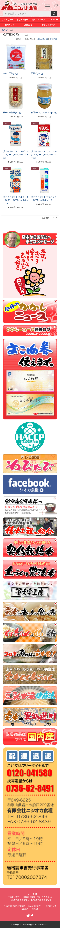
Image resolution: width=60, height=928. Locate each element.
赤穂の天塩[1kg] (10, 73)
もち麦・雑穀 (22, 19)
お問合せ (35, 909)
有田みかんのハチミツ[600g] (44, 112)
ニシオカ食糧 (30, 894)
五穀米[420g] (37, 73)
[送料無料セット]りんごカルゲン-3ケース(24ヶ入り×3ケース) (44, 154)
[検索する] (54, 13)
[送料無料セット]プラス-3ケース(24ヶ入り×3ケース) (43, 198)
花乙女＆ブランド (39, 19)
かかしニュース (48, 25)
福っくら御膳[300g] (12, 112)
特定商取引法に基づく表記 (14, 906)
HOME (4, 30)
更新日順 (53, 39)
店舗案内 (28, 25)
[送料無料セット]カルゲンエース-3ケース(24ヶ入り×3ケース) (16, 200)
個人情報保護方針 (35, 906)
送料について (51, 906)
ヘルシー (54, 19)
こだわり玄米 (7, 19)
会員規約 (24, 909)
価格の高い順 (42, 39)
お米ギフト (9, 25)
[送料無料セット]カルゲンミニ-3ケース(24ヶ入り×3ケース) (16, 154)
